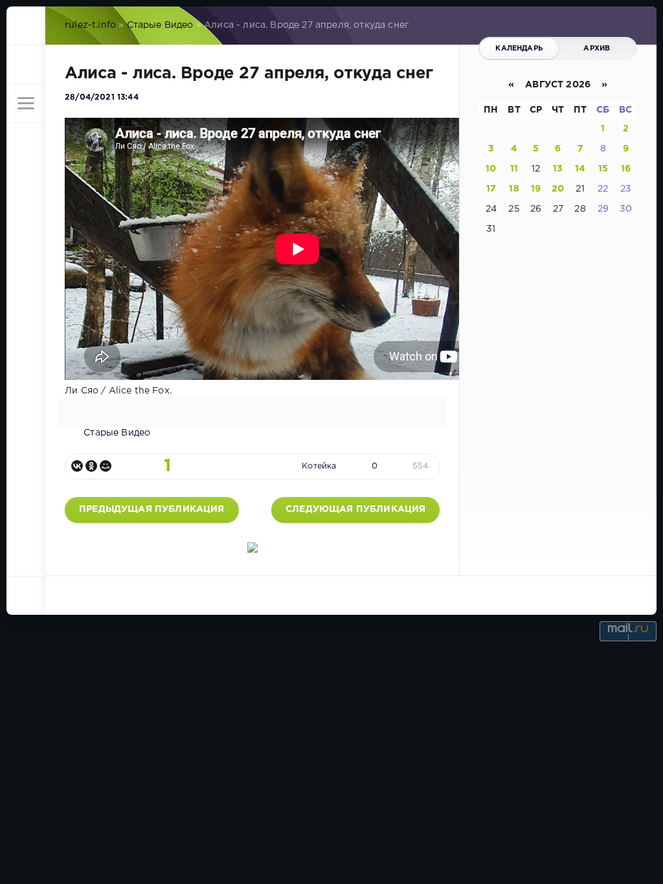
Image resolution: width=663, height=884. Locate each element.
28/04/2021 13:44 (102, 97)
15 (603, 169)
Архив (596, 48)
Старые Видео (160, 25)
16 (626, 169)
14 (580, 169)
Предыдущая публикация (152, 509)
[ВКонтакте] (77, 466)
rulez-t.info (90, 25)
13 (558, 169)
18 (514, 189)
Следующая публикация (355, 509)
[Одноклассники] (91, 466)
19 (536, 189)
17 (491, 189)
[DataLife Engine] (25, 25)
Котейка (319, 466)
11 (514, 169)
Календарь (519, 48)
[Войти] (25, 64)
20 (558, 189)
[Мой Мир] (105, 466)
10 (491, 169)
